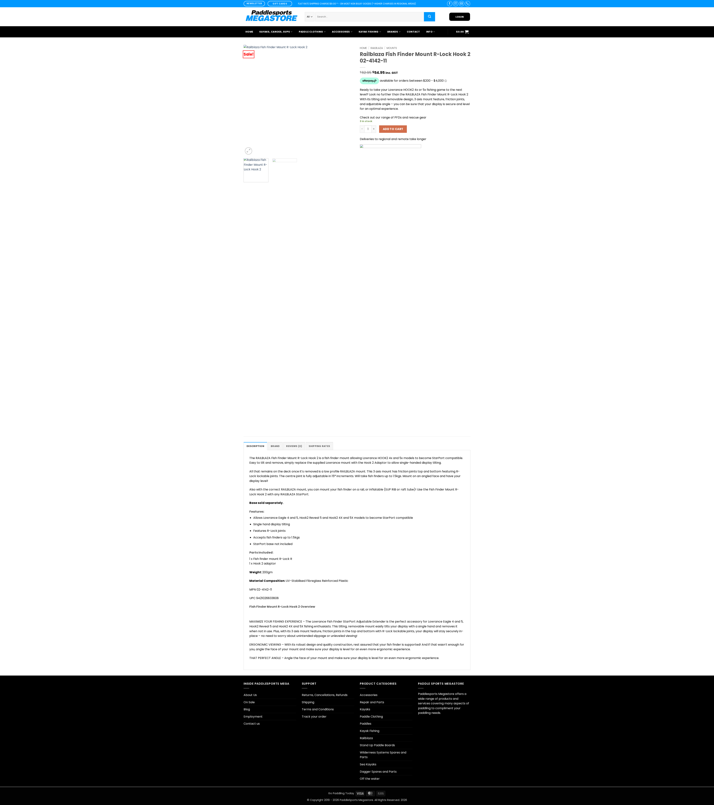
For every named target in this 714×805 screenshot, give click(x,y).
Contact (413, 31)
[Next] (347, 100)
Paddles (365, 723)
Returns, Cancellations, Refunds (325, 695)
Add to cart (393, 129)
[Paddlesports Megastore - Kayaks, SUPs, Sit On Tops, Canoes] (271, 17)
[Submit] (429, 16)
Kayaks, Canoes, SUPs (274, 31)
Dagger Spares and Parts (378, 771)
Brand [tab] (275, 446)
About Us (250, 695)
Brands (392, 31)
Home (249, 31)
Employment (253, 716)
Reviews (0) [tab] (294, 446)
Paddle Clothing (311, 31)
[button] (462, 31)
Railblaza (377, 48)
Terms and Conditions (318, 709)
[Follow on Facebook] (449, 3)
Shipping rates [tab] (319, 446)
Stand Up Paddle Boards (377, 745)
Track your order (314, 716)
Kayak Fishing (368, 31)
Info (429, 31)
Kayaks (365, 709)
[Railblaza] (390, 283)
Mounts (392, 48)
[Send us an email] (461, 3)
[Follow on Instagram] (455, 3)
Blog (247, 709)
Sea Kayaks (368, 764)
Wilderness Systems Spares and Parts (383, 754)
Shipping (308, 702)
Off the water (370, 779)
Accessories (341, 31)
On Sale (249, 702)
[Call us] (467, 3)
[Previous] (250, 100)
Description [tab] (255, 446)
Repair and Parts (372, 702)
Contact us (252, 723)
